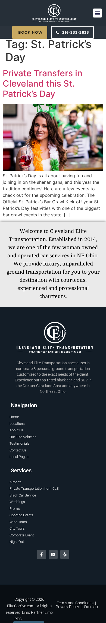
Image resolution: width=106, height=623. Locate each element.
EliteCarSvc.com (20, 606)
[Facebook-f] (41, 554)
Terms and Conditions (75, 603)
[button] (97, 12)
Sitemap (91, 607)
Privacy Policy (67, 607)
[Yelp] (64, 554)
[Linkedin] (53, 554)
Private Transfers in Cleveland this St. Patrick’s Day (42, 83)
